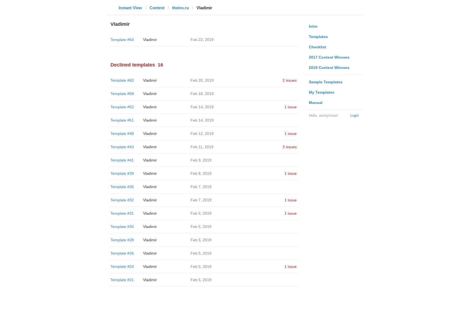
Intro (313, 26)
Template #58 (122, 93)
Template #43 (122, 147)
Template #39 (122, 173)
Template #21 (122, 280)
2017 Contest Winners (329, 57)
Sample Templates (326, 82)
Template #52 (122, 107)
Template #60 (122, 80)
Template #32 (122, 200)
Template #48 (122, 133)
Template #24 (122, 266)
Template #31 (122, 213)
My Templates (321, 92)
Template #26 (122, 253)
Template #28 (122, 240)
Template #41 (122, 160)
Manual (315, 102)
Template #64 (122, 39)
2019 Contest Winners (329, 67)
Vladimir (150, 39)
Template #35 (122, 187)
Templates (318, 36)
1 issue (290, 107)
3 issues (290, 147)
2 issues (290, 80)
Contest (157, 7)
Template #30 (122, 226)
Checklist (317, 47)
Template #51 (122, 120)
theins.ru (180, 7)
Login (354, 115)
